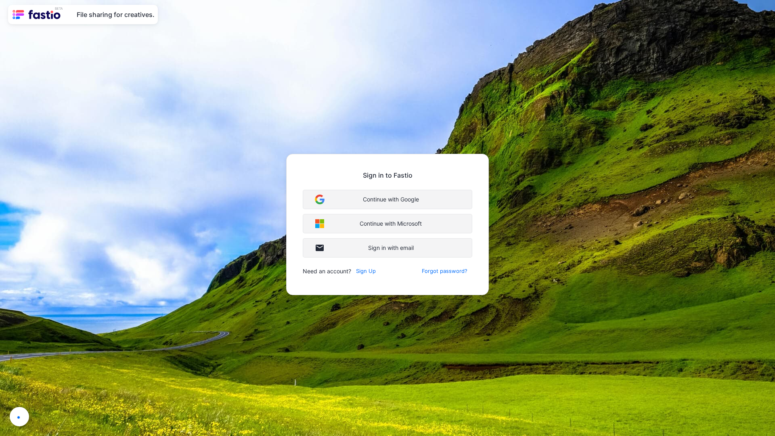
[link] (37, 14)
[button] (387, 199)
